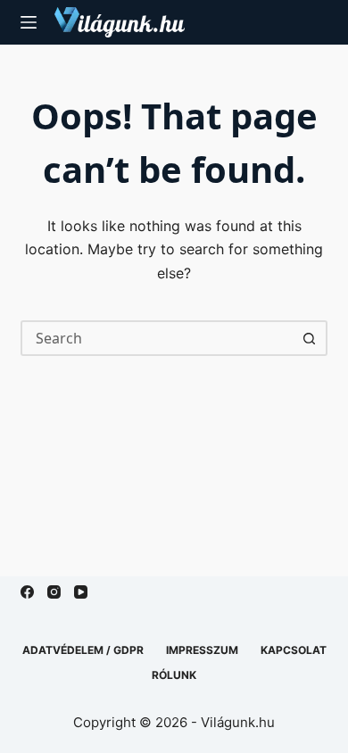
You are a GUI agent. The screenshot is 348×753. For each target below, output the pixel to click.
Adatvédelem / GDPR (83, 650)
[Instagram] (54, 592)
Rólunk (174, 675)
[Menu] (29, 22)
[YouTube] (80, 592)
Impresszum (202, 650)
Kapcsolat (294, 650)
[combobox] (157, 338)
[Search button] (310, 338)
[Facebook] (27, 592)
